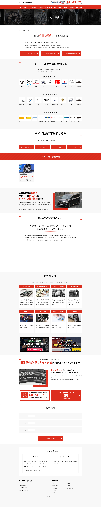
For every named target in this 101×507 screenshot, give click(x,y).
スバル (21, 180)
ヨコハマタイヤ (28, 180)
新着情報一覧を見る (50, 438)
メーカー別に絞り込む (29, 54)
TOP (20, 7)
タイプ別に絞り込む (50, 54)
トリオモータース (26, 2)
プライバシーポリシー (71, 488)
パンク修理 (40, 7)
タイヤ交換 (33, 7)
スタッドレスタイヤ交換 (50, 7)
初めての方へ (26, 7)
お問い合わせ (79, 7)
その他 (74, 147)
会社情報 (72, 7)
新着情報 (66, 7)
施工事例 (60, 7)
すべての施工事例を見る (71, 54)
